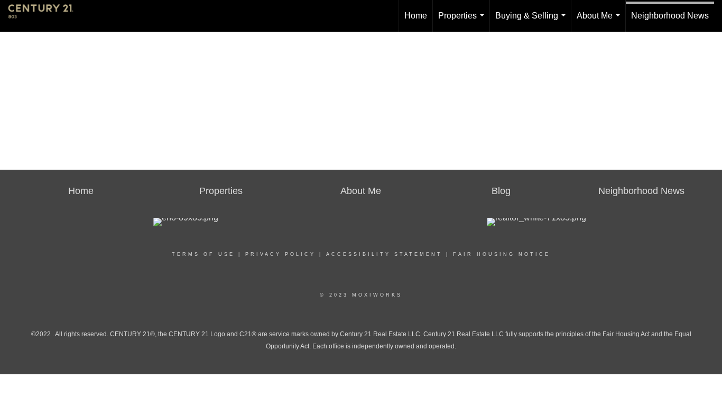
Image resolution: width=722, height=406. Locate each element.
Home (415, 15)
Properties (463, 21)
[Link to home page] (46, 16)
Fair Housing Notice (501, 254)
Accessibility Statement (384, 254)
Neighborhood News (670, 15)
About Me (600, 21)
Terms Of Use (203, 254)
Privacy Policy (280, 254)
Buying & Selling (532, 21)
